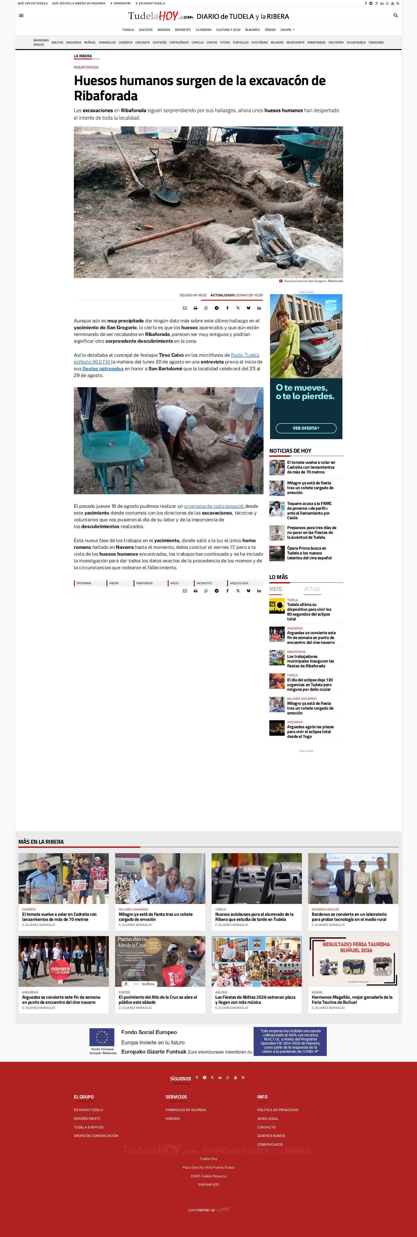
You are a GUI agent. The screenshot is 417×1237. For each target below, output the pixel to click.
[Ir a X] (376, 3)
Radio (175, 583)
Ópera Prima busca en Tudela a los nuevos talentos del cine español (309, 553)
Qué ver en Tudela (33, 3)
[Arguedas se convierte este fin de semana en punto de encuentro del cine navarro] (277, 634)
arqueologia (239, 583)
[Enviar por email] (185, 308)
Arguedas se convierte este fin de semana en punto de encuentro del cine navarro (311, 637)
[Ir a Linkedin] (382, 3)
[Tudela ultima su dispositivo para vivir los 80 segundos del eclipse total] (277, 606)
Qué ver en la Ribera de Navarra (78, 3)
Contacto (266, 1127)
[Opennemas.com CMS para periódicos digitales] (208, 1210)
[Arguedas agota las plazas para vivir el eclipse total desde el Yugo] (277, 728)
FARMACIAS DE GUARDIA (186, 1110)
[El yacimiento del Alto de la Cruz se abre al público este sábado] (160, 961)
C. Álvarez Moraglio (38, 925)
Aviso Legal (267, 1119)
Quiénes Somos (271, 1136)
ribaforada (144, 583)
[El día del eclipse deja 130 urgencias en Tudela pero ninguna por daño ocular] (277, 681)
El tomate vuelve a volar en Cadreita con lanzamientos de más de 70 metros (311, 467)
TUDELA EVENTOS (89, 1127)
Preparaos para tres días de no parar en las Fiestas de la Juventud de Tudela (311, 532)
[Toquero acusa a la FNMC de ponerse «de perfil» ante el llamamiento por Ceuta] (277, 509)
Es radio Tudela (88, 1110)
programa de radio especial (214, 506)
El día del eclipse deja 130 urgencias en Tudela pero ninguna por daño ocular (310, 685)
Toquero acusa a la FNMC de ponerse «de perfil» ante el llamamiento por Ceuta (309, 510)
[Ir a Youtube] (392, 3)
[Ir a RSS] (397, 3)
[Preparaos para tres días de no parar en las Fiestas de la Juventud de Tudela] (277, 533)
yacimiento (204, 583)
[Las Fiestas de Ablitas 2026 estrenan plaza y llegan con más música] (257, 961)
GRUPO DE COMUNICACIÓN (96, 1136)
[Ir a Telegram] (371, 3)
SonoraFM (122, 3)
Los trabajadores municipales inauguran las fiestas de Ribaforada (310, 661)
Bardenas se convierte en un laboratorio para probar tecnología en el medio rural (349, 916)
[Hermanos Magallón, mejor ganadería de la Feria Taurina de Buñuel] (353, 961)
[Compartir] (206, 308)
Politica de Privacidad (278, 1110)
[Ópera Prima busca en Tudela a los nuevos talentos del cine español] (277, 553)
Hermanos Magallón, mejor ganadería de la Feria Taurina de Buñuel (352, 999)
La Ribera (83, 56)
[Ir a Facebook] (366, 3)
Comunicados (270, 1144)
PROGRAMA (84, 583)
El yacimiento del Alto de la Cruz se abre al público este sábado (158, 999)
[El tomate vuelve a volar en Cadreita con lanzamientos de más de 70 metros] (277, 467)
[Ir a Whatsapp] (387, 3)
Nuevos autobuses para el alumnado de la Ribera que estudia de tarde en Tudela (254, 916)
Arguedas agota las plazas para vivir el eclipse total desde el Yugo (310, 731)
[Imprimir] (195, 308)
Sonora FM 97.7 (87, 1119)
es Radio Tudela (152, 3)
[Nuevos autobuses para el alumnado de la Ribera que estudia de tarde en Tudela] (257, 878)
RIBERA (113, 583)
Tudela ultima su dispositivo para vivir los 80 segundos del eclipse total (309, 611)
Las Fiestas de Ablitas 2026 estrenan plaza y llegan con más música (255, 999)
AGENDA (173, 1119)
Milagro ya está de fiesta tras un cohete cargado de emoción (310, 488)
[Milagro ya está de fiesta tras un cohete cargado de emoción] (277, 488)
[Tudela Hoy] (208, 15)
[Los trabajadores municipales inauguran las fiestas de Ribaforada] (277, 657)
